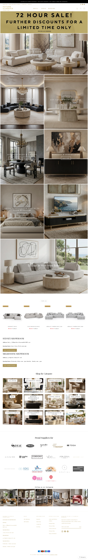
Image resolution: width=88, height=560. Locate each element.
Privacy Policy (52, 526)
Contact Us (24, 4)
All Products (26, 521)
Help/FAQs (5, 4)
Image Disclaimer (53, 533)
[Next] (86, 497)
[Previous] (2, 497)
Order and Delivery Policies (14, 4)
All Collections (27, 519)
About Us (29, 4)
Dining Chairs (29, 158)
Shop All (35, 8)
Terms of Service (52, 528)
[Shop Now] (22, 102)
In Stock (43, 8)
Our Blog (38, 526)
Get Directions (9, 350)
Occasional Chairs (48, 55)
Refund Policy (52, 523)
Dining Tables (15, 158)
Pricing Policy (52, 531)
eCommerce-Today (53, 554)
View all (44, 300)
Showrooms (51, 8)
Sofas (35, 55)
